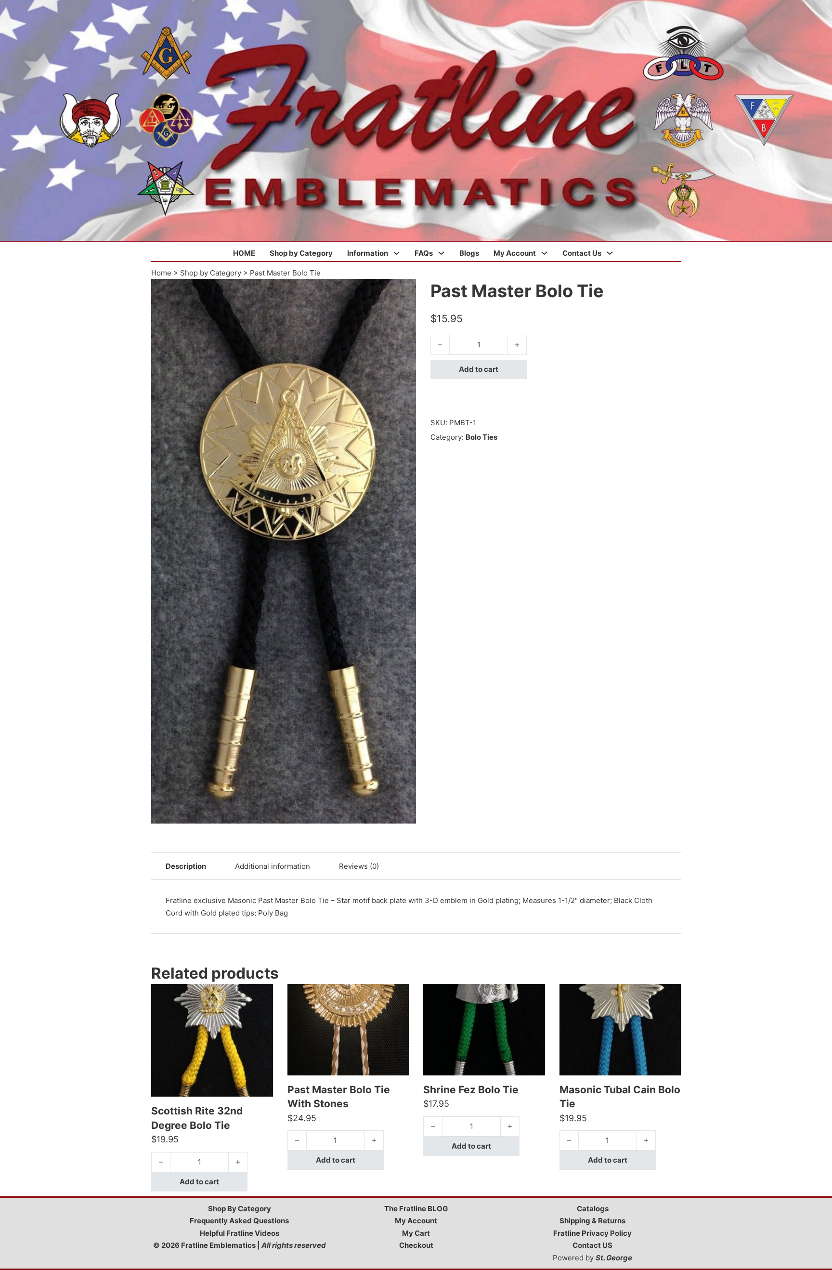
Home (161, 272)
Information (367, 253)
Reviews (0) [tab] (359, 866)
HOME (244, 253)
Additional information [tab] (272, 866)
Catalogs (593, 1208)
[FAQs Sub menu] (441, 253)
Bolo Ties (481, 437)
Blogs (469, 253)
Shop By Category (239, 1208)
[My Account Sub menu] (544, 253)
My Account (515, 253)
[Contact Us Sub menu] (609, 253)
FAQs (424, 253)
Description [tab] (186, 866)
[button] (403, 292)
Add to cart (478, 369)
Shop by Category (301, 253)
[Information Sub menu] (396, 253)
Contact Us (581, 253)
